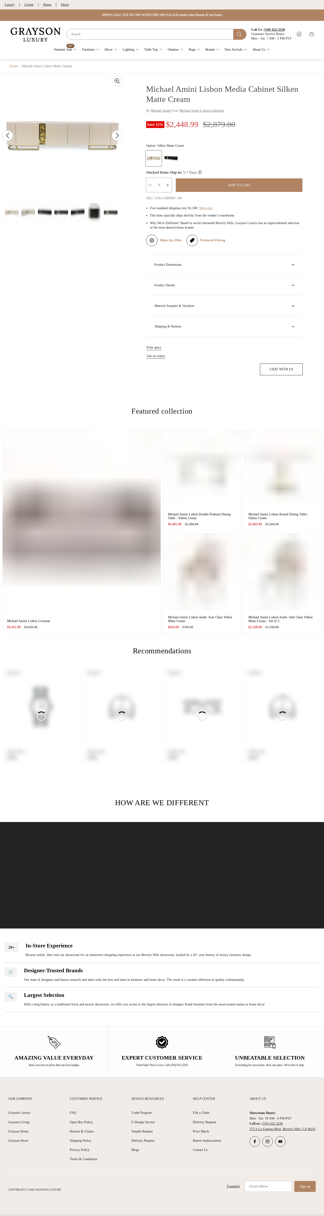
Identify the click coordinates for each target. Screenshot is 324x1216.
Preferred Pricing (212, 240)
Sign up (305, 1186)
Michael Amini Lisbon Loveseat (28, 621)
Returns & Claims (82, 1131)
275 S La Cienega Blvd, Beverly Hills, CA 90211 (283, 1129)
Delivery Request (142, 1140)
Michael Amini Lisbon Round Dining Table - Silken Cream (278, 516)
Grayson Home (18, 1131)
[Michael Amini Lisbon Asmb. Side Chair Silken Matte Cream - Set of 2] (282, 572)
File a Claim (201, 1112)
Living (28, 4)
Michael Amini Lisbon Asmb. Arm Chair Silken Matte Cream (200, 619)
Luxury (10, 4)
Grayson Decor (18, 1140)
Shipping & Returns (167, 326)
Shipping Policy (80, 1140)
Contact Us (200, 1150)
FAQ (73, 1112)
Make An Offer (171, 240)
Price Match (201, 1131)
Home (47, 4)
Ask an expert (156, 356)
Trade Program (141, 1112)
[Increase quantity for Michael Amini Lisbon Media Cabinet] (168, 185)
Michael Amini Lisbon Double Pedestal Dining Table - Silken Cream (199, 516)
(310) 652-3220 (272, 1123)
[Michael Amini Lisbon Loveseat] (82, 523)
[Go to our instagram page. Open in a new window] (267, 1141)
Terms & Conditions (83, 1159)
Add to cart (239, 185)
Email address (258, 1186)
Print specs (154, 347)
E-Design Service (143, 1122)
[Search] (239, 34)
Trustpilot (233, 1186)
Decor (65, 4)
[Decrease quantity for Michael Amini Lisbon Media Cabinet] (150, 185)
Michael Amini (161, 110)
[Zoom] (117, 81)
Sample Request (142, 1131)
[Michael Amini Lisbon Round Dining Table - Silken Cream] (282, 469)
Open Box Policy (81, 1122)
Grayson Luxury (19, 1112)
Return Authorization (207, 1140)
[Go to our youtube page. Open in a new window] (280, 1141)
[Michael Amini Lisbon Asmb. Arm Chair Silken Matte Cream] (202, 572)
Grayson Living (18, 1122)
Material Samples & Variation (174, 306)
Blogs (135, 1150)
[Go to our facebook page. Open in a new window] (255, 1141)
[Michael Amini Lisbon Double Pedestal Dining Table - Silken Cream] (202, 469)
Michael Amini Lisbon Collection (201, 110)
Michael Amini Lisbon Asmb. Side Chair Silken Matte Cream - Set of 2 (280, 619)
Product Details (164, 285)
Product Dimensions (167, 264)
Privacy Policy (79, 1150)
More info (206, 208)
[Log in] (299, 34)
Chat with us (281, 369)
